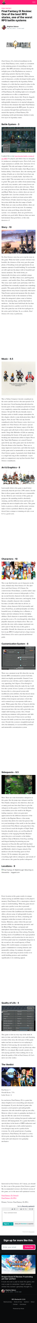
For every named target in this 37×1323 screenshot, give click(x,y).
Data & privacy (8, 1302)
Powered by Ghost (18, 1308)
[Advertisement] (18, 334)
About (32, 1302)
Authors (26, 1302)
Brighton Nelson (13, 26)
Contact (15, 1304)
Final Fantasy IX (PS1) (9, 1198)
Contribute (23, 1304)
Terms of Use (18, 1302)
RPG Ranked (16, 1299)
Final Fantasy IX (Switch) (10, 1195)
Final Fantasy (6, 8)
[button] (33, 2)
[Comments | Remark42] (18, 1219)
